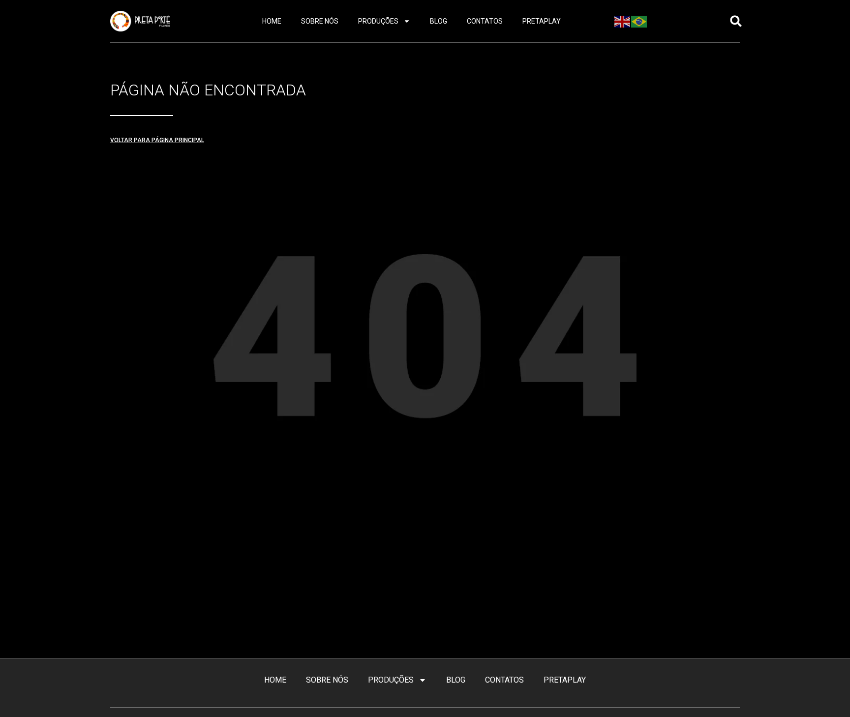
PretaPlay (541, 21)
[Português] (639, 21)
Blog (438, 21)
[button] (736, 21)
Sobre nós (319, 21)
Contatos (485, 21)
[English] (622, 21)
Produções (378, 21)
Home (271, 21)
